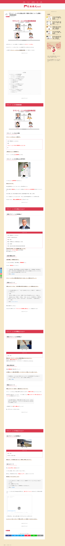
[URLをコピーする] (40, 535)
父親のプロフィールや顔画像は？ (17, 79)
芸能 (7, 16)
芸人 (8, 16)
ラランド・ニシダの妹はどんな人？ (17, 89)
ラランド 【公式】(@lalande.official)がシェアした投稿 (19, 512)
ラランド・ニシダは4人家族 (16, 75)
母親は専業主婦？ (15, 86)
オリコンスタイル (15, 301)
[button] (8, 535)
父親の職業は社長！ (15, 81)
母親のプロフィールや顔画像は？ (17, 85)
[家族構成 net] (32, 6)
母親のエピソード (15, 87)
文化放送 (13, 487)
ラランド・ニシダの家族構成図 (16, 74)
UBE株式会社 (26, 229)
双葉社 (13, 379)
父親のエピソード (15, 82)
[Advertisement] (24, 60)
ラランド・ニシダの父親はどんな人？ (17, 78)
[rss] (59, 0)
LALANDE (26, 177)
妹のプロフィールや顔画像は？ (17, 90)
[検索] (60, 0)
